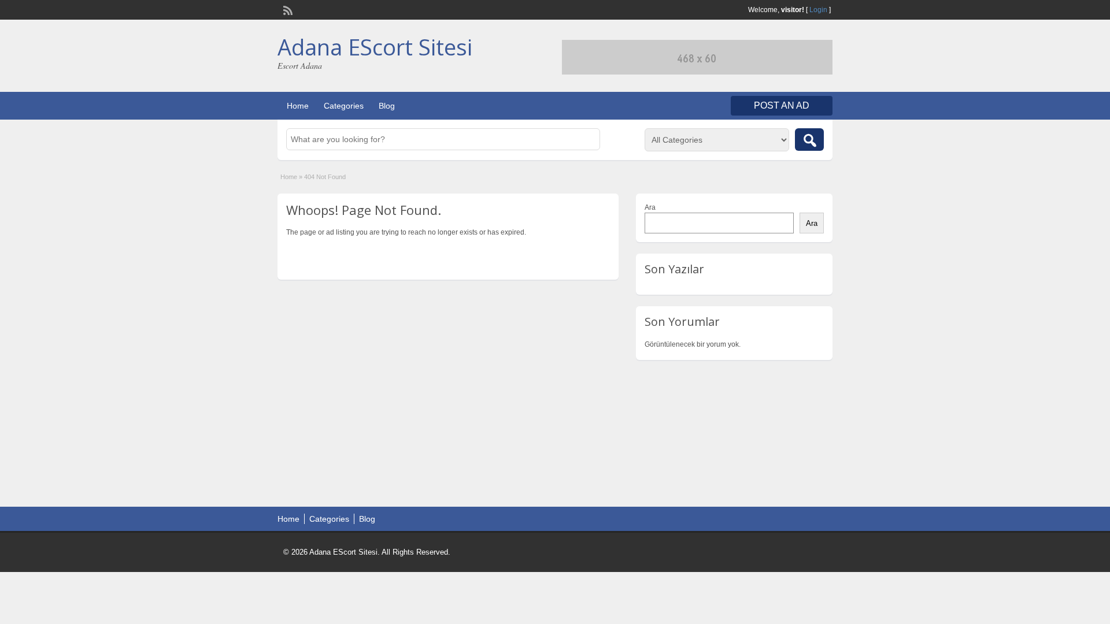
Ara (650, 207)
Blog (387, 105)
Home (298, 105)
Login (818, 10)
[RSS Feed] (286, 9)
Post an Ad (781, 105)
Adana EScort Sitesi (375, 47)
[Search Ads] (809, 139)
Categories (344, 105)
